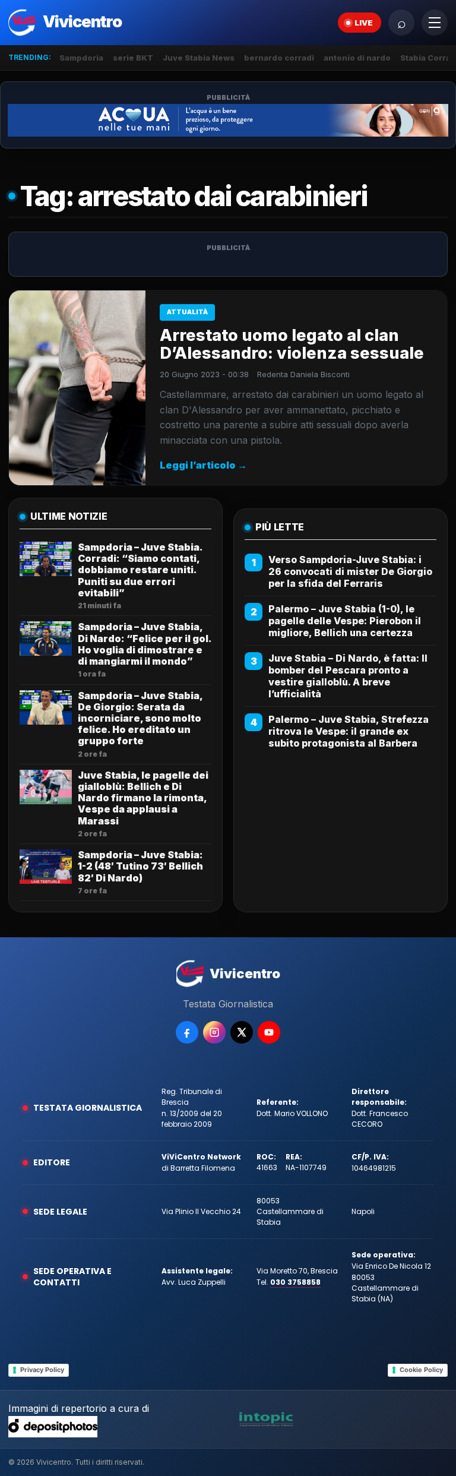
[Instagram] (214, 1032)
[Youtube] (269, 1032)
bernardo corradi (279, 57)
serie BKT (133, 57)
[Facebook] (187, 1032)
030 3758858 (295, 1282)
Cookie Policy (421, 1370)
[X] (241, 1032)
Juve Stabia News (199, 57)
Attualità (187, 312)
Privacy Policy (42, 1370)
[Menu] (435, 23)
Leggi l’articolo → (203, 465)
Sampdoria (81, 57)
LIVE (363, 22)
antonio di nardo (357, 57)
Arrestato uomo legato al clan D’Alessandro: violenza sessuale (292, 344)
